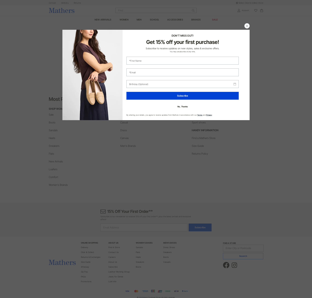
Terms (199, 115)
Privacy (209, 115)
